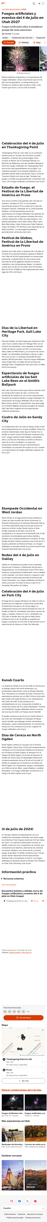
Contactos (21, 1214)
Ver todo (9, 67)
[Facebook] (19, 1201)
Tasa (38, 43)
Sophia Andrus (15, 953)
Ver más (25, 1081)
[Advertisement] (23, 115)
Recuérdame (25, 1018)
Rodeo (5, 38)
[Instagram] (11, 1201)
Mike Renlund (25, 73)
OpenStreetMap (32, 1055)
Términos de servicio (32, 1218)
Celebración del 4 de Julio (22, 38)
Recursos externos (13, 878)
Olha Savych (26, 953)
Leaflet (23, 1055)
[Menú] (41, 3)
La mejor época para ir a (14, 9)
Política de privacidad (15, 1218)
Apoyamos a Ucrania (35, 1214)
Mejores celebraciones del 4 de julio (21, 1090)
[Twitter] (27, 1201)
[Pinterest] (35, 1201)
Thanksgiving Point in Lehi (16, 901)
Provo (36, 901)
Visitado (25, 43)
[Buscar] (34, 3)
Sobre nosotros (10, 1214)
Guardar (10, 43)
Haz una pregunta (9, 885)
